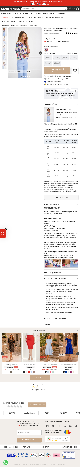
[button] (3, 233)
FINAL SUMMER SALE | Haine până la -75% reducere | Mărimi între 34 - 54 (40, 2)
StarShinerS (5, 25)
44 (48, 63)
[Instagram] (59, 426)
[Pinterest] (70, 426)
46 (57, 63)
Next (40, 53)
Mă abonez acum (29, 440)
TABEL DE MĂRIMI (61, 197)
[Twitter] (53, 426)
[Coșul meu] (77, 8)
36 (48, 58)
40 (65, 58)
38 (56, 58)
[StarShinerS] (52, 209)
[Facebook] (47, 426)
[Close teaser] (6, 229)
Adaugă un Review (37, 405)
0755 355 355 (66, 76)
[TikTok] (76, 426)
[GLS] (12, 456)
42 (73, 58)
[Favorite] (73, 8)
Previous (2, 354)
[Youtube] (64, 426)
